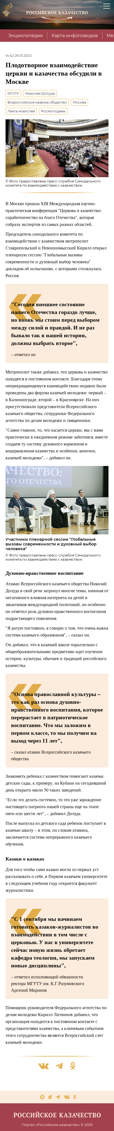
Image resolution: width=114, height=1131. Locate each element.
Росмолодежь (53, 111)
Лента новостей (21, 111)
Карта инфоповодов (74, 35)
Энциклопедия (25, 35)
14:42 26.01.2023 (19, 55)
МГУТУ (13, 93)
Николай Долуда (40, 93)
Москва (79, 102)
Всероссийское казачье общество (37, 102)
